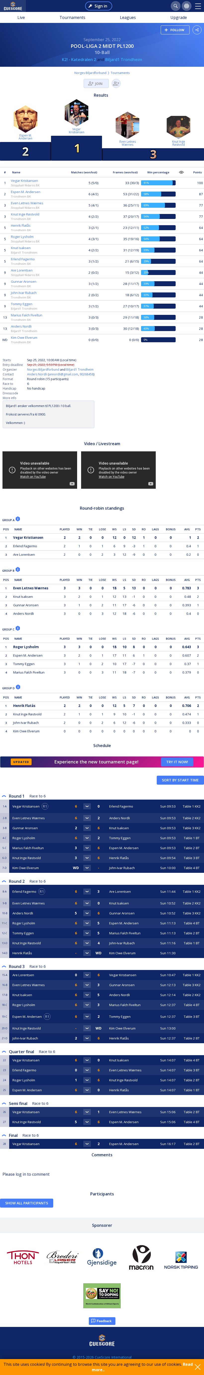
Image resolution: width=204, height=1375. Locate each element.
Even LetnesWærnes (127, 143)
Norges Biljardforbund (90, 73)
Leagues (128, 17)
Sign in (101, 6)
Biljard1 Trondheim (123, 59)
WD (4, 340)
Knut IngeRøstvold (178, 143)
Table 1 (192, 806)
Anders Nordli (37, 374)
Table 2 (192, 818)
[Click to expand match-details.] (87, 806)
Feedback (104, 1321)
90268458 (87, 374)
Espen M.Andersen (25, 136)
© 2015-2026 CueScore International (102, 1357)
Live (21, 17)
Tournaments (72, 17)
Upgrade (178, 17)
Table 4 (192, 868)
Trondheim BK (21, 196)
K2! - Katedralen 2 (79, 59)
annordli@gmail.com (63, 374)
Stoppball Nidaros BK (25, 185)
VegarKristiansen (76, 130)
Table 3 (192, 828)
